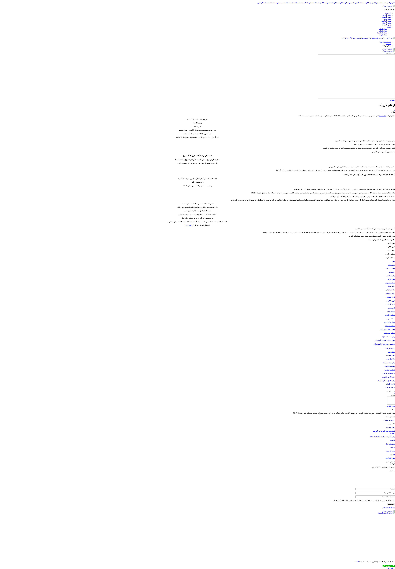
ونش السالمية (386, 21)
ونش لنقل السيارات (388, 336)
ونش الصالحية (382, 33)
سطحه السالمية (389, 322)
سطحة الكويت (390, 283)
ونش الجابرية (386, 25)
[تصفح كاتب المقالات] (391, 404)
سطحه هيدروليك (389, 333)
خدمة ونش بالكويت (388, 373)
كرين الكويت (390, 301)
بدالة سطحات (390, 293)
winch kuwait (390, 384)
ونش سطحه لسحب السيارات (385, 340)
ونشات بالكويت (390, 366)
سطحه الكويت (390, 315)
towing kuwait (390, 387)
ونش (393, 261)
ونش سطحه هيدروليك (387, 329)
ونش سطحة (391, 275)
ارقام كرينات (390, 359)
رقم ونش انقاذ (390, 348)
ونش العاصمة (386, 17)
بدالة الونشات (390, 290)
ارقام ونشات (390, 355)
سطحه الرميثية (390, 326)
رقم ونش (392, 272)
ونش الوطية (383, 35)
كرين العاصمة (390, 304)
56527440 (382, 116)
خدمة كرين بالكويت (388, 377)
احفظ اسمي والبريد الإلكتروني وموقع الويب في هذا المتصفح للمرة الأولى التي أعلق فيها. (363, 500)
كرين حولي (391, 308)
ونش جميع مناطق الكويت (386, 380)
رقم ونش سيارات (389, 362)
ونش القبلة (383, 31)
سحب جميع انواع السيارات (384, 344)
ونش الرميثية (386, 23)
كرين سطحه (391, 297)
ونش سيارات (390, 268)
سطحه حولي (390, 318)
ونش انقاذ (391, 265)
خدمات (392, 100)
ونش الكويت (386, 15)
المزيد (389, 27)
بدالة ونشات (391, 286)
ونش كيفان (383, 29)
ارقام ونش (391, 352)
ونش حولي (387, 19)
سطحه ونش (391, 311)
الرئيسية (388, 13)
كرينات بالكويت (390, 370)
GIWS (357, 561)
